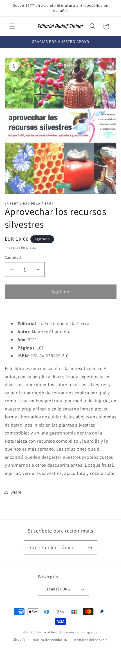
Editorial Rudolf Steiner (55, 632)
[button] (12, 26)
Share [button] (16, 492)
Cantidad (13, 257)
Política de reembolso (49, 640)
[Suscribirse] (90, 547)
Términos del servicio (90, 640)
